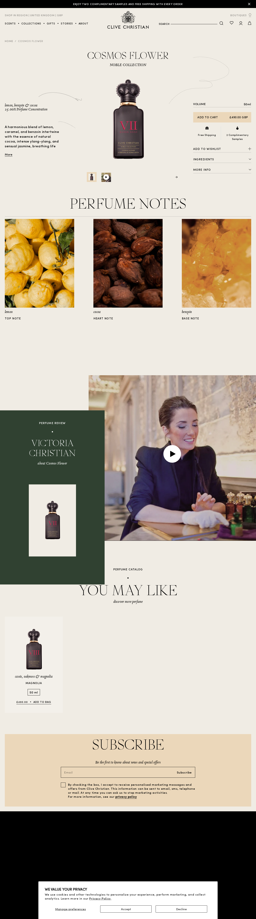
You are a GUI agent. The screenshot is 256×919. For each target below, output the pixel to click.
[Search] (221, 23)
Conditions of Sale (86, 862)
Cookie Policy (82, 874)
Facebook (244, 870)
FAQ (215, 868)
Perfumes (12, 870)
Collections (14, 874)
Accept (126, 909)
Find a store (47, 862)
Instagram (243, 874)
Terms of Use (81, 866)
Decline (181, 909)
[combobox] (194, 24)
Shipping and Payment (88, 878)
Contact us (209, 865)
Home (9, 41)
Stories (10, 878)
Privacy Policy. (100, 898)
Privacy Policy (82, 870)
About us (211, 861)
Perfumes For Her (17, 866)
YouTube (245, 866)
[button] (249, 23)
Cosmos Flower (30, 41)
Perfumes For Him (17, 862)
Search (164, 23)
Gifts (42, 866)
